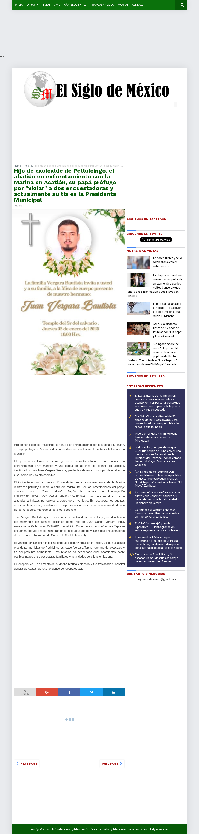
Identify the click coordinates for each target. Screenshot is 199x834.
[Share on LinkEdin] (114, 692)
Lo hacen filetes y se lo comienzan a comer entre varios (167, 262)
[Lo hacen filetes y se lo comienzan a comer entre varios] (138, 262)
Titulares (28, 165)
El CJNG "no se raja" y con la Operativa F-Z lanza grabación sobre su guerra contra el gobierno (157, 527)
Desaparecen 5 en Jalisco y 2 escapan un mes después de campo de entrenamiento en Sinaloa (156, 558)
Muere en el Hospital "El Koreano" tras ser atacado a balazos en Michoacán (156, 437)
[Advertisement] (99, 27)
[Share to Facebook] (69, 692)
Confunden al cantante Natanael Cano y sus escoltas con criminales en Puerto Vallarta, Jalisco (157, 513)
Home (17, 165)
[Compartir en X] (91, 692)
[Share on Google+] (47, 692)
